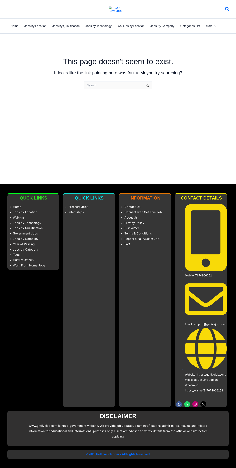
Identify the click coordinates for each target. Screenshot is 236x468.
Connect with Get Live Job (143, 212)
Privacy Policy (134, 223)
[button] (227, 9)
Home (14, 26)
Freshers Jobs (78, 207)
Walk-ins (19, 217)
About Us (131, 217)
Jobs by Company (26, 239)
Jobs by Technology (99, 26)
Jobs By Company (162, 26)
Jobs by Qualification (66, 26)
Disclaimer (131, 228)
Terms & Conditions (138, 233)
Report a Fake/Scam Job (141, 239)
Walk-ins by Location (131, 26)
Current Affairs (23, 260)
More (209, 26)
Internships (76, 212)
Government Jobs (25, 233)
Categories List (190, 26)
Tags (16, 254)
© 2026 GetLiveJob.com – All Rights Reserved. (118, 454)
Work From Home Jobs (29, 265)
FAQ (127, 244)
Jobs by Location (35, 26)
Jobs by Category (25, 249)
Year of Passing (24, 244)
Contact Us (132, 207)
